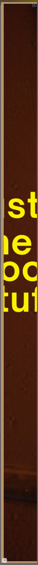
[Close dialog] (34, 5)
